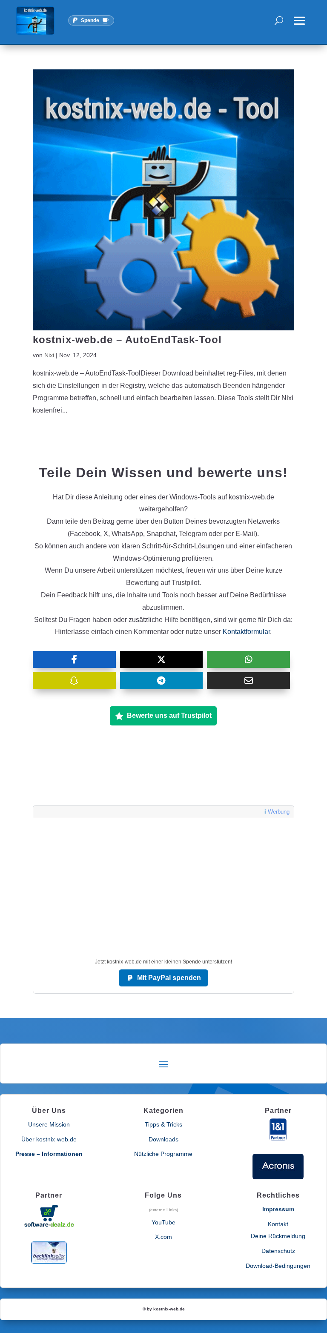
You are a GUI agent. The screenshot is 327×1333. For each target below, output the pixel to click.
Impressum (278, 1209)
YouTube (163, 1222)
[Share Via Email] (248, 680)
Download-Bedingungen (278, 1265)
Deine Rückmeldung (278, 1236)
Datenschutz (278, 1250)
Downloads (163, 1139)
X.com (163, 1236)
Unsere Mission (49, 1124)
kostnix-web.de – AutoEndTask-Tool (127, 339)
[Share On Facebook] (74, 659)
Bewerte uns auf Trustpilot (169, 715)
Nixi (49, 355)
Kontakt (278, 1224)
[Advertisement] (163, 885)
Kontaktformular (246, 631)
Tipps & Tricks (163, 1124)
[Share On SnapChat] (74, 680)
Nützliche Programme (163, 1153)
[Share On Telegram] (161, 680)
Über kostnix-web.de (49, 1139)
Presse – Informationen (49, 1153)
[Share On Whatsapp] (248, 659)
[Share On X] (161, 659)
